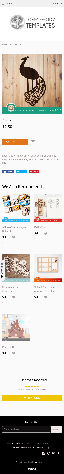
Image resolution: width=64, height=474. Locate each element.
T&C (53, 444)
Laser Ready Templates (33, 462)
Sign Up (56, 429)
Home (4, 44)
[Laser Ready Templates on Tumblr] (58, 453)
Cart (59, 3)
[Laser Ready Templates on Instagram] (53, 453)
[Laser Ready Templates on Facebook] (43, 453)
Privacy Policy (42, 444)
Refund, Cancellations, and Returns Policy (31, 447)
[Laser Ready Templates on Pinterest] (48, 453)
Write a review (32, 397)
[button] (33, 141)
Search (10, 444)
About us (29, 444)
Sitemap (19, 444)
